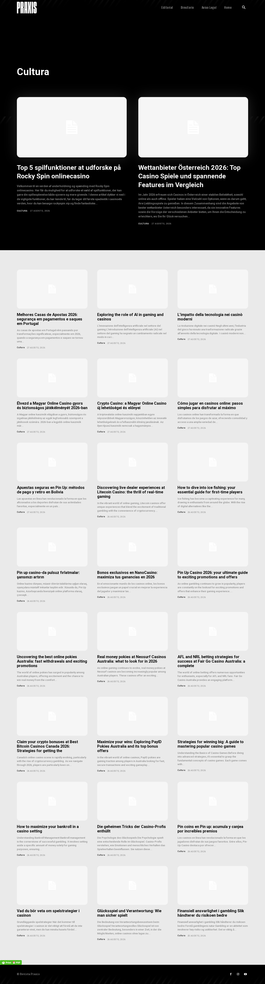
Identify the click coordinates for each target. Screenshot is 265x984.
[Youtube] (245, 974)
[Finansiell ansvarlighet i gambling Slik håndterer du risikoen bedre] (213, 885)
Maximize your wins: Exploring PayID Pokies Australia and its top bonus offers (129, 746)
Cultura (22, 211)
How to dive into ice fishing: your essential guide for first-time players (210, 489)
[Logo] (27, 7)
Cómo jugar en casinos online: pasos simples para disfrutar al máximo (210, 405)
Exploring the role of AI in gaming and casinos (130, 316)
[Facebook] (230, 974)
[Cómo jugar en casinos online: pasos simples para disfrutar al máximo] (213, 377)
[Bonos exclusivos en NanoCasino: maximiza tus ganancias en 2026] (132, 547)
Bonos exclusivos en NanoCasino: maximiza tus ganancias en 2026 (127, 574)
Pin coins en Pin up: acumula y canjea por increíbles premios (210, 828)
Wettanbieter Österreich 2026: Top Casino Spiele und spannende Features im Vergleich (189, 176)
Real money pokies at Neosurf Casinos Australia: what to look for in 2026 (131, 659)
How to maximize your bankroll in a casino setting (48, 828)
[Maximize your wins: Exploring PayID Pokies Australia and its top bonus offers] (132, 716)
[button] (243, 7)
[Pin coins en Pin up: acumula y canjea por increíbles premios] (213, 801)
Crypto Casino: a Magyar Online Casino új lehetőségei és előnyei (131, 405)
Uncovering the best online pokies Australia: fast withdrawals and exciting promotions (52, 661)
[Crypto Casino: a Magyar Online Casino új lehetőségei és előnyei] (132, 377)
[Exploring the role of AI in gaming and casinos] (132, 289)
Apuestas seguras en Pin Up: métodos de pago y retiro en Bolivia (51, 489)
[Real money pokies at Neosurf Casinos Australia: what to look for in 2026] (132, 631)
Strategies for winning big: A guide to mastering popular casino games (211, 744)
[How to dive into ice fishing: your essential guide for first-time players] (213, 462)
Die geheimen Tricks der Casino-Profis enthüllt (131, 828)
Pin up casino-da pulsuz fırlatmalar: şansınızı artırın (48, 574)
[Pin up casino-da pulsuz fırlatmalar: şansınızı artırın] (52, 547)
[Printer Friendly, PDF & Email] (11, 962)
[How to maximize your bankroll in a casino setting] (52, 801)
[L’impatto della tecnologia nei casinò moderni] (213, 289)
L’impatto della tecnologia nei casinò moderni (210, 316)
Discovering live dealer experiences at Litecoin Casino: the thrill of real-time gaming (131, 492)
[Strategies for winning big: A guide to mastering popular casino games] (213, 716)
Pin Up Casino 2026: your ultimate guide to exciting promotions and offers (213, 574)
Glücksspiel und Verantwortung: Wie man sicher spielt (129, 913)
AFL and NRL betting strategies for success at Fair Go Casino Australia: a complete (211, 661)
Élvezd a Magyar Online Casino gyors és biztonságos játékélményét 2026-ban (52, 405)
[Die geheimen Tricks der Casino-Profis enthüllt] (132, 801)
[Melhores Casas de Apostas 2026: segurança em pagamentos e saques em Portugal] (52, 289)
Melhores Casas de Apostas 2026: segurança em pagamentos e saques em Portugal (49, 319)
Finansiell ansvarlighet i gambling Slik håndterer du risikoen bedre (211, 913)
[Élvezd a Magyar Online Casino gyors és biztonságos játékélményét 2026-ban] (52, 377)
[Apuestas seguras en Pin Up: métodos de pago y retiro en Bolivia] (52, 462)
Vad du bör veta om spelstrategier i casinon (48, 913)
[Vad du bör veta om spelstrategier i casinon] (52, 885)
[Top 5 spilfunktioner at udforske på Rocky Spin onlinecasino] (72, 127)
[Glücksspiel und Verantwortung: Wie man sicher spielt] (132, 885)
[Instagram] (238, 974)
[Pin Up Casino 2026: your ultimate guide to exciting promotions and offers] (213, 547)
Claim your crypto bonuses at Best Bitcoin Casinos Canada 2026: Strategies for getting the (47, 746)
